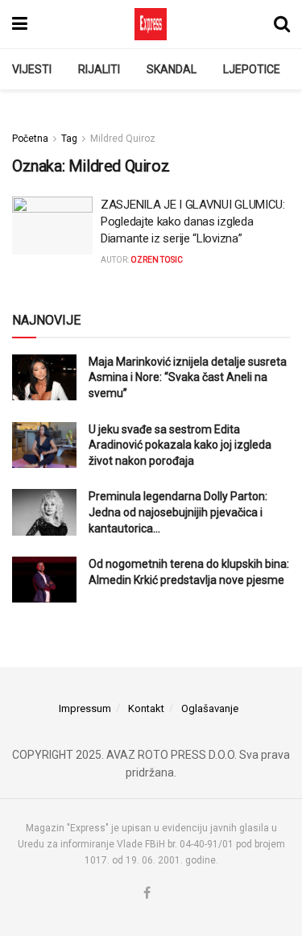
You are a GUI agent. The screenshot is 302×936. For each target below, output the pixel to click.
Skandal (172, 69)
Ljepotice (251, 69)
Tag (69, 138)
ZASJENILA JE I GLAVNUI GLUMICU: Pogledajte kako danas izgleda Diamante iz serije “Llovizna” (193, 221)
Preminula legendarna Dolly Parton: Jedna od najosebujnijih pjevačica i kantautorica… (178, 512)
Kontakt (146, 708)
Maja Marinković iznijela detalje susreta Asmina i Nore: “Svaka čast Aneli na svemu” (188, 377)
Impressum (85, 708)
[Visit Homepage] (150, 24)
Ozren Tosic (156, 259)
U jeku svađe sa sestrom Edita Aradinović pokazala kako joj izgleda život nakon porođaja (180, 445)
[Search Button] (282, 24)
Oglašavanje (209, 708)
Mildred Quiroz (122, 138)
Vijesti (32, 69)
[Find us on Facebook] (147, 893)
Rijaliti (99, 69)
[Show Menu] (19, 24)
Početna (30, 138)
